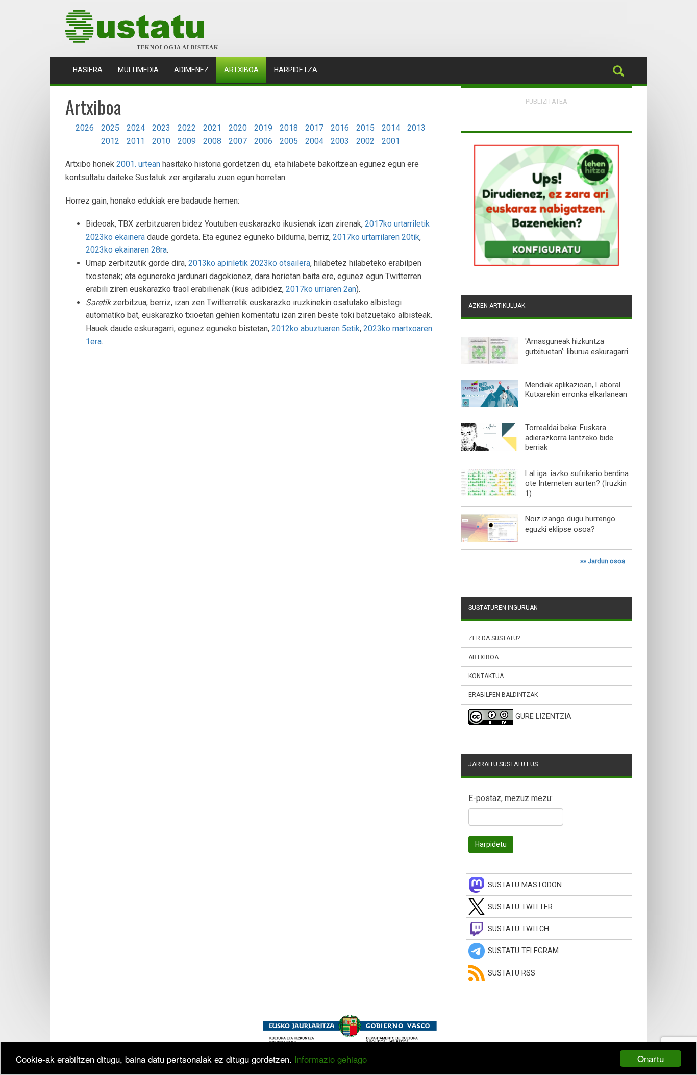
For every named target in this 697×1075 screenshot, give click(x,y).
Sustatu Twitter (520, 907)
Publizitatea (546, 101)
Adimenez (191, 70)
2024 (136, 128)
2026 (85, 128)
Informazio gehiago (330, 1059)
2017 (314, 128)
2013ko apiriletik (218, 263)
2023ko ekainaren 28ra (126, 250)
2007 (238, 141)
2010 (161, 141)
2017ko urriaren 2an (321, 289)
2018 (289, 128)
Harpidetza (295, 70)
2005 (289, 141)
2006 (263, 141)
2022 (187, 128)
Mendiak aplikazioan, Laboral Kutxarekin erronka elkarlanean (576, 389)
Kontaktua (486, 676)
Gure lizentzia (543, 717)
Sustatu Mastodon (525, 885)
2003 (340, 141)
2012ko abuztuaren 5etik (315, 328)
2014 (391, 128)
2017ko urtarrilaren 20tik (376, 237)
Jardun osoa (606, 561)
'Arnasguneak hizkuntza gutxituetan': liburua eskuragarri (576, 346)
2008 (212, 141)
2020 (238, 128)
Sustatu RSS (511, 973)
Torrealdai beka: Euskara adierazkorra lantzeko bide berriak (569, 437)
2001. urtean (138, 164)
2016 (340, 128)
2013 (416, 128)
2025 (110, 128)
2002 (365, 141)
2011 (136, 141)
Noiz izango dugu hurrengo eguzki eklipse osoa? (570, 524)
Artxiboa (241, 70)
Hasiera (91, 69)
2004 (314, 141)
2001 (391, 141)
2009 (187, 141)
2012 (110, 141)
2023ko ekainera (115, 237)
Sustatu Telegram (523, 950)
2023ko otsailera (280, 263)
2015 (365, 128)
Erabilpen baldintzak (503, 694)
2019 (263, 128)
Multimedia (138, 70)
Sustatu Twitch (518, 928)
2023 (161, 128)
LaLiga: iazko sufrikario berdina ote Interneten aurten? (577, 478)
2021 (212, 128)
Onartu (650, 1058)
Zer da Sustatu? (494, 638)
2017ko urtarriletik (397, 224)
